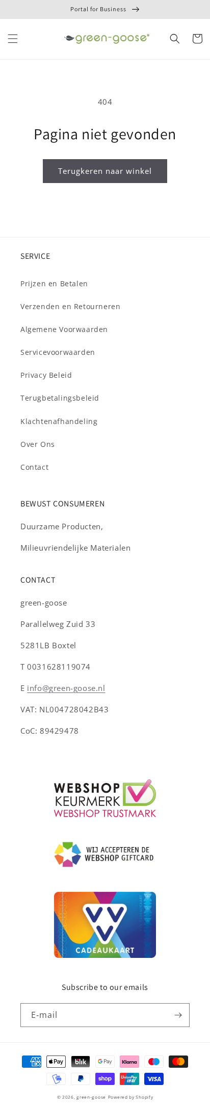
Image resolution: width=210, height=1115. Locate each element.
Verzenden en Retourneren (70, 306)
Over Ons (37, 444)
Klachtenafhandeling (58, 421)
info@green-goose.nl (66, 688)
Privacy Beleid (46, 375)
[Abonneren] (178, 1015)
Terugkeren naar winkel (105, 171)
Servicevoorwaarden (57, 352)
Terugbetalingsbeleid (59, 398)
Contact (34, 467)
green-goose (91, 1097)
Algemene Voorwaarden (64, 329)
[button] (13, 38)
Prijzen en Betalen (54, 283)
